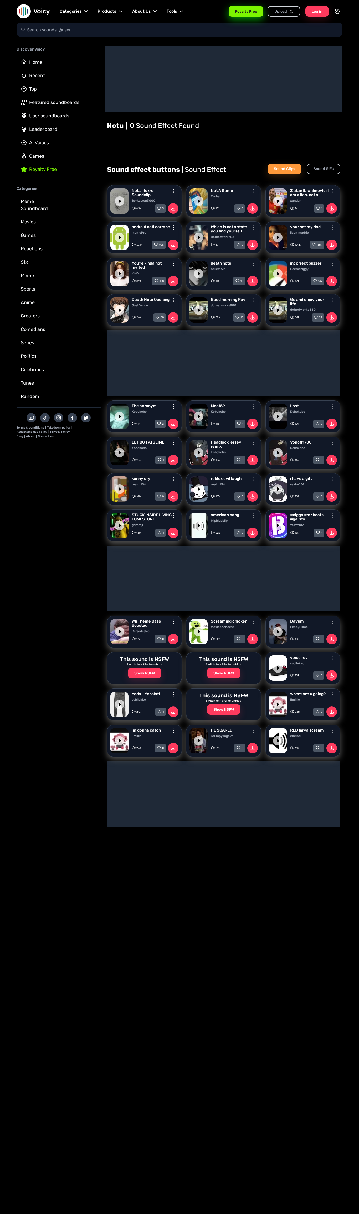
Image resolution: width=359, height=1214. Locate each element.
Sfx (24, 262)
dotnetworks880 (223, 305)
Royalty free (43, 169)
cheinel (295, 736)
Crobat (216, 196)
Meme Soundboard (34, 204)
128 (162, 281)
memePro (139, 233)
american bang (225, 515)
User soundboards (49, 116)
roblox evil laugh (226, 478)
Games (36, 156)
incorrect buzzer (305, 263)
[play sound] (119, 201)
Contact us (46, 436)
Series (27, 343)
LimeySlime (299, 627)
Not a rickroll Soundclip (144, 192)
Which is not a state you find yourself (229, 229)
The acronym (144, 406)
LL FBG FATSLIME (148, 442)
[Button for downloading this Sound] (173, 208)
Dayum (297, 621)
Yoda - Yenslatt (146, 694)
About (30, 436)
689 (319, 244)
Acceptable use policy (32, 432)
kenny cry (141, 478)
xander (295, 200)
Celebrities (32, 369)
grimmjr (137, 525)
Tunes (27, 383)
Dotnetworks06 (222, 237)
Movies (28, 222)
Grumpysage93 (222, 736)
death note (221, 263)
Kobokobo (139, 412)
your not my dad (305, 227)
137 (320, 281)
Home (35, 62)
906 (161, 244)
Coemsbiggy (299, 269)
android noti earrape (151, 227)
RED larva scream (307, 730)
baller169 (218, 269)
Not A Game (222, 190)
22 (320, 317)
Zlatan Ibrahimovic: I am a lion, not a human (309, 192)
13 (241, 317)
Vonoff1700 (301, 442)
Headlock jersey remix (226, 444)
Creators (30, 316)
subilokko (297, 663)
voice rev (299, 657)
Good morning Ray (228, 299)
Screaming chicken (229, 621)
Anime (28, 302)
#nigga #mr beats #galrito (307, 517)
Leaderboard (43, 129)
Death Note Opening (151, 299)
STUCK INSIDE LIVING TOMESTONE (152, 517)
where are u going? (308, 694)
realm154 (139, 484)
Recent (37, 75)
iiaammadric (299, 233)
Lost (294, 406)
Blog (20, 436)
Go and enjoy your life (307, 301)
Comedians (33, 329)
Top (33, 89)
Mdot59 (218, 406)
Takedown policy (58, 427)
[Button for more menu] (173, 191)
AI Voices (39, 143)
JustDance (140, 305)
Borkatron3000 (143, 200)
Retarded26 (141, 631)
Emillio (295, 699)
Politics (29, 356)
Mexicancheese (222, 627)
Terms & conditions (30, 427)
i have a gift (301, 478)
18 (241, 281)
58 (162, 317)
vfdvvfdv (297, 525)
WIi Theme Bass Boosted (146, 623)
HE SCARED (222, 730)
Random (30, 396)
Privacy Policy (60, 432)
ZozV (135, 273)
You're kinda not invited (147, 265)
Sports (28, 289)
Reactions (32, 249)
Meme (27, 275)
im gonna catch (146, 730)
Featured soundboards (54, 102)
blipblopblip (219, 521)
